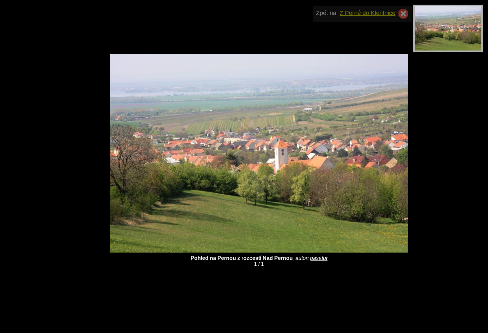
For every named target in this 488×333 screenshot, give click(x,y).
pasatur (319, 258)
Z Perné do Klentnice (367, 13)
